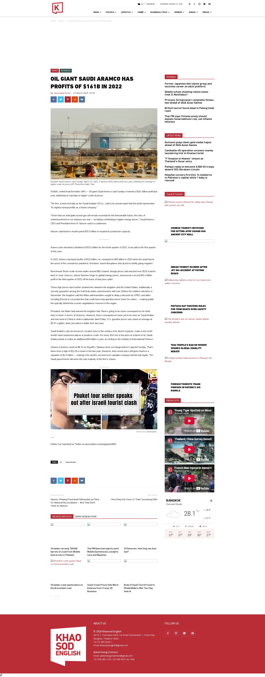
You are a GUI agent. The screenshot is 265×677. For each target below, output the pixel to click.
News (96, 12)
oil (61, 462)
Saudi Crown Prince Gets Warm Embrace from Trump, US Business (103, 588)
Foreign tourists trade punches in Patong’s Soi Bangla (185, 387)
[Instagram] (199, 4)
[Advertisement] (132, 45)
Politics (110, 12)
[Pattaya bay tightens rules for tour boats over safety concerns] (189, 296)
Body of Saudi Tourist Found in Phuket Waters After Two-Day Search (139, 588)
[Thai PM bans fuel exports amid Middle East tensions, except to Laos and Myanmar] (104, 534)
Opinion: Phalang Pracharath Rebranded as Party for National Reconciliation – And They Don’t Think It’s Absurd (75, 502)
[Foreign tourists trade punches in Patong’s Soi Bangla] (189, 374)
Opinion (178, 12)
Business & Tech (158, 12)
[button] (189, 4)
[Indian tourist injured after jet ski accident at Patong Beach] (189, 257)
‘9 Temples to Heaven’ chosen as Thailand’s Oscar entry (184, 160)
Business (65, 71)
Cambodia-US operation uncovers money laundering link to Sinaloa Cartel (189, 152)
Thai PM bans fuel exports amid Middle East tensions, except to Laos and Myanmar (103, 551)
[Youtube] (209, 4)
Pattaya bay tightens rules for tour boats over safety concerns (188, 309)
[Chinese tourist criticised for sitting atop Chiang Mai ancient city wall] (189, 218)
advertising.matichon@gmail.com (116, 655)
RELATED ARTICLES (62, 516)
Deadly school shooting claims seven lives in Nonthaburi (186, 93)
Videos (205, 12)
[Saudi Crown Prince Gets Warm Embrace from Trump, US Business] (104, 570)
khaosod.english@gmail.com (114, 645)
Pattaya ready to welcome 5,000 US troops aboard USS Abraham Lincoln (189, 168)
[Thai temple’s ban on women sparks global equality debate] (189, 335)
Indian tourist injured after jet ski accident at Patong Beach (189, 270)
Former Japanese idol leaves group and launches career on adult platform (188, 85)
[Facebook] (194, 4)
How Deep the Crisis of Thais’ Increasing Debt (134, 499)
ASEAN (192, 12)
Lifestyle (126, 12)
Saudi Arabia (70, 462)
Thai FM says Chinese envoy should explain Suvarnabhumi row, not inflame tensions (188, 119)
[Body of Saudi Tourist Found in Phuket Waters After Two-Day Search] (140, 570)
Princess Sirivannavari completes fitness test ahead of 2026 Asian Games (189, 101)
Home (53, 21)
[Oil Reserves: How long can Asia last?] (140, 534)
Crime (141, 12)
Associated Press (62, 93)
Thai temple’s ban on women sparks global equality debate (189, 348)
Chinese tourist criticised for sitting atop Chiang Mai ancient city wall (188, 231)
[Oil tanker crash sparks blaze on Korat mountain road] (67, 570)
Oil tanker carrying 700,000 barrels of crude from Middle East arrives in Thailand (65, 551)
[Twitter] (204, 4)
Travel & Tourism (175, 194)
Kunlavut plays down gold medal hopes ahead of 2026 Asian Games (188, 144)
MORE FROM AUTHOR (86, 516)
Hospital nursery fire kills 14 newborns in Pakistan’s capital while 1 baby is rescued (188, 178)
